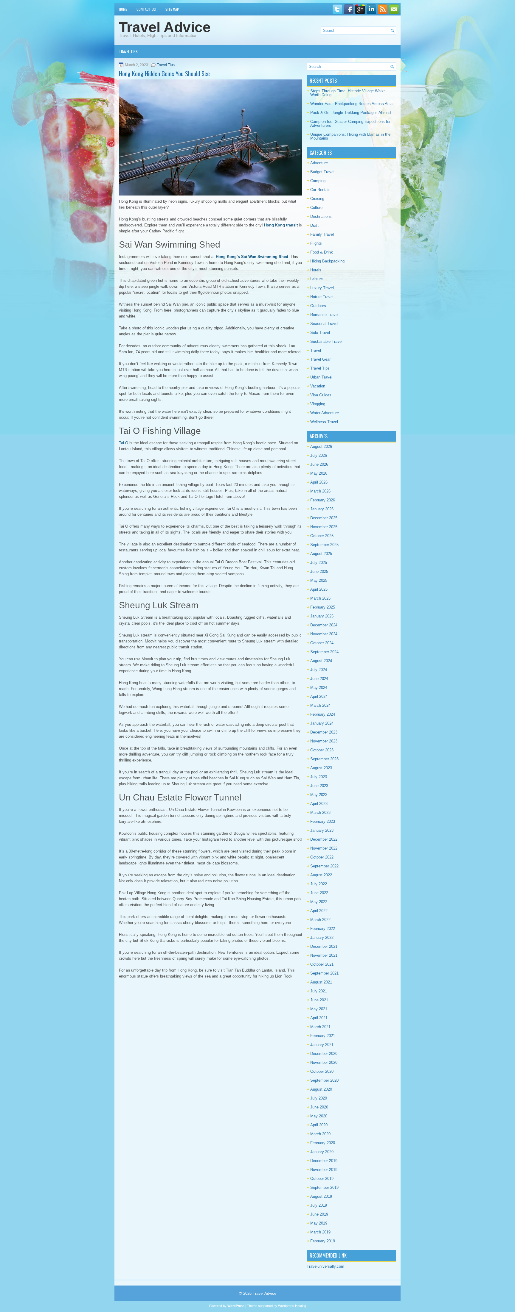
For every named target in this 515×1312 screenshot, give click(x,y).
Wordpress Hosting (292, 1306)
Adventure (319, 163)
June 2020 (319, 1107)
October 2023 (321, 750)
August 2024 (321, 661)
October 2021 (321, 964)
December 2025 (323, 518)
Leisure (316, 279)
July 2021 (318, 991)
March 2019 (320, 1232)
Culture (316, 207)
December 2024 (323, 625)
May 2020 (318, 1116)
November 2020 (323, 1062)
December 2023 (323, 732)
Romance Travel (324, 314)
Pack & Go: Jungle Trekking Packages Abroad (350, 112)
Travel (315, 350)
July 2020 (318, 1098)
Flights (316, 243)
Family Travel (322, 234)
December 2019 (323, 1160)
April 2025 (319, 589)
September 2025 (324, 544)
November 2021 (323, 955)
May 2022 (318, 902)
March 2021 (320, 1027)
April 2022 (319, 910)
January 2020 (321, 1152)
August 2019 (321, 1196)
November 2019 (323, 1169)
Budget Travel (322, 172)
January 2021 (321, 1044)
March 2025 (320, 598)
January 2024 (321, 723)
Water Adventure (324, 413)
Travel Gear (320, 359)
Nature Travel (321, 297)
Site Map (172, 9)
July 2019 (318, 1205)
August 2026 (321, 446)
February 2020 (322, 1143)
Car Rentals (320, 189)
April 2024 (319, 696)
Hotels (315, 270)
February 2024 (322, 714)
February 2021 (322, 1035)
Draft (314, 225)
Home (123, 9)
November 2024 (323, 634)
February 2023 (322, 821)
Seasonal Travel (324, 323)
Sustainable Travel (326, 341)
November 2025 (323, 527)
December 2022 (323, 839)
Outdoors (318, 306)
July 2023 (318, 777)
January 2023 (321, 830)
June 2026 (319, 464)
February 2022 (322, 928)
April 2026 (319, 482)
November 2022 (323, 848)
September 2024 (324, 652)
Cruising (317, 198)
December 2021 (323, 946)
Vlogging (317, 404)
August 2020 (321, 1089)
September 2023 (324, 759)
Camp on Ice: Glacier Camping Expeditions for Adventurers (350, 123)
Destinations (321, 216)
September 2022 (324, 866)
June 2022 (319, 893)
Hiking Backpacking (327, 261)
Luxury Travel (322, 288)
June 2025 (319, 571)
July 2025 (318, 562)
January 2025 (321, 616)
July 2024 (318, 669)
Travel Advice (165, 27)
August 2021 (321, 982)
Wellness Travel (324, 422)
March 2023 (320, 812)
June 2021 (319, 1000)
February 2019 (322, 1241)
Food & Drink (321, 252)
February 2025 (322, 607)
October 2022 (321, 857)
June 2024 (319, 678)
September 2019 (324, 1187)
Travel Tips (128, 51)
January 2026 (321, 509)
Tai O (123, 443)
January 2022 (321, 937)
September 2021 (324, 973)
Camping (317, 181)
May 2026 (318, 473)
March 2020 (320, 1134)
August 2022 (321, 875)
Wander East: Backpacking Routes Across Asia (351, 103)
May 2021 (318, 1009)
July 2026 (318, 455)
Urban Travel (321, 377)
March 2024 (320, 705)
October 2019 (321, 1178)
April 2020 (319, 1125)
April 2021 (319, 1018)
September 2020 (324, 1080)
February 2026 (322, 500)
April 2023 (319, 803)
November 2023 (323, 741)
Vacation (317, 386)
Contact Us (146, 9)
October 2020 (321, 1071)
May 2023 (318, 794)
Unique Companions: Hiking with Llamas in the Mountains (350, 136)
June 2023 (319, 786)
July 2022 (318, 884)
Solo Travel (320, 332)
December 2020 (323, 1053)
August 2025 (321, 553)
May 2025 (318, 580)
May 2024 (318, 687)
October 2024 (321, 643)
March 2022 (320, 919)
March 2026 (320, 491)
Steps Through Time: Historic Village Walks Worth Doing (348, 93)
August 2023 (321, 768)
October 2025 (321, 536)
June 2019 (319, 1214)
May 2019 (318, 1223)
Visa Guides (320, 395)
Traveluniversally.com (325, 1266)
